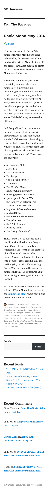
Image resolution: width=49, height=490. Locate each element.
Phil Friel (11, 304)
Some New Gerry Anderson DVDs (23, 380)
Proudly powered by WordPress (29, 485)
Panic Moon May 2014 (24, 36)
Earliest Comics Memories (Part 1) (23, 387)
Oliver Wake (15, 315)
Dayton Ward (11, 436)
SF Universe (13, 9)
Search (7, 341)
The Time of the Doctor (29, 324)
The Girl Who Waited (21, 321)
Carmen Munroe (16, 310)
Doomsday (28, 310)
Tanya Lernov (34, 318)
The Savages (36, 321)
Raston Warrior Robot (19, 318)
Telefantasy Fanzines (21, 307)
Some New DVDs (15, 383)
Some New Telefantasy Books (21, 376)
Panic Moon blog (16, 294)
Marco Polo (28, 313)
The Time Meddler (11, 324)
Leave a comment (11, 326)
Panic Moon (26, 315)
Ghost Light (18, 313)
